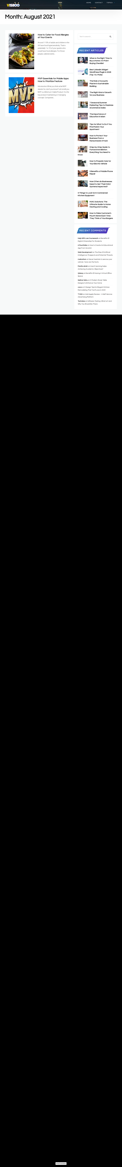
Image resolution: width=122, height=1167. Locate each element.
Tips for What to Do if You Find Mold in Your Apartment (101, 126)
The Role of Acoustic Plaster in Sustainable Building (99, 83)
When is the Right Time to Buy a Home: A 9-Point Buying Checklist (101, 60)
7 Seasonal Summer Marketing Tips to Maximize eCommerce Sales (101, 105)
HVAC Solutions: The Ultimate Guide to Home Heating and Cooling (100, 204)
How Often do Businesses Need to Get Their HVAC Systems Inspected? (101, 184)
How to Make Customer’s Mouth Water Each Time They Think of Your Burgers (101, 215)
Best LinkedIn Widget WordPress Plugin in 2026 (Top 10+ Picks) (100, 72)
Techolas (81, 301)
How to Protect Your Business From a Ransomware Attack (99, 138)
